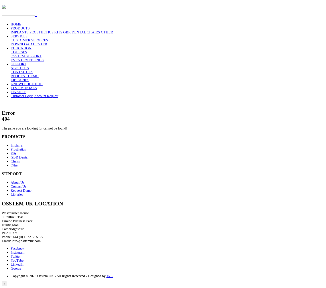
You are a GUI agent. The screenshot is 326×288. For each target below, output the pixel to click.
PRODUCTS (20, 28)
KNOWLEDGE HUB (27, 84)
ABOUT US (20, 68)
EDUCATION (21, 48)
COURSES (19, 52)
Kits (13, 153)
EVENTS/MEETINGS (27, 60)
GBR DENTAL (74, 32)
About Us (17, 182)
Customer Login (22, 96)
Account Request (46, 96)
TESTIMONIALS (24, 88)
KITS (58, 32)
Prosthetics (18, 149)
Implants (17, 145)
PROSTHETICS (41, 32)
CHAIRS (93, 32)
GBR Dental (20, 157)
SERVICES (19, 36)
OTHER (107, 32)
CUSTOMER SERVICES (29, 40)
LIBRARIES (20, 80)
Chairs (16, 161)
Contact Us (18, 186)
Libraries (17, 194)
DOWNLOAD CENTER (29, 44)
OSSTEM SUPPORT (26, 56)
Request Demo (21, 190)
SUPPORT (18, 64)
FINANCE (18, 92)
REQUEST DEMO (25, 76)
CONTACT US (22, 72)
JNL (109, 276)
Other (15, 165)
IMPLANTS (20, 32)
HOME (16, 24)
